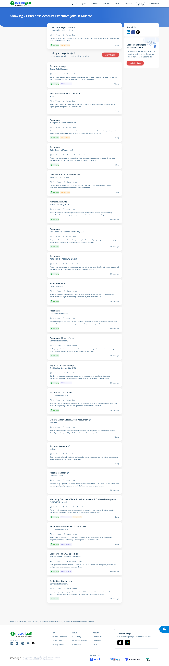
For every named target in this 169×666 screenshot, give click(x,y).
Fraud (74, 633)
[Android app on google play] (127, 642)
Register (128, 4)
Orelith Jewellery (56, 286)
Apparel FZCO (55, 96)
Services (94, 4)
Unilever (53, 449)
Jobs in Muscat (33, 621)
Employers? (154, 4)
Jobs (84, 4)
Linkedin (128, 32)
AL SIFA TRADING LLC (58, 502)
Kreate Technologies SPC (60, 204)
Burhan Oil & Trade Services (61, 30)
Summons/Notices (79, 640)
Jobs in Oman (21, 621)
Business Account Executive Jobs (51, 621)
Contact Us (97, 637)
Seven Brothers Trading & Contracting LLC (67, 232)
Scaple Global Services (59, 69)
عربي (74, 3)
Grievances (76, 644)
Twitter (138, 32)
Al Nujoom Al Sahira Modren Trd (63, 123)
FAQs (95, 644)
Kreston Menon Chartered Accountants (65, 557)
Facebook (133, 32)
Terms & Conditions (60, 637)
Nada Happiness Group (59, 177)
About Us (96, 633)
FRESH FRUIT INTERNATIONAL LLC (63, 259)
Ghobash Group (56, 475)
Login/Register (110, 55)
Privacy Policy (57, 640)
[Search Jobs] (137, 4)
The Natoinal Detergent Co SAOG (63, 368)
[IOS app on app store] (120, 642)
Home (12, 621)
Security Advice (58, 644)
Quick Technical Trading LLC (61, 150)
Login (117, 4)
